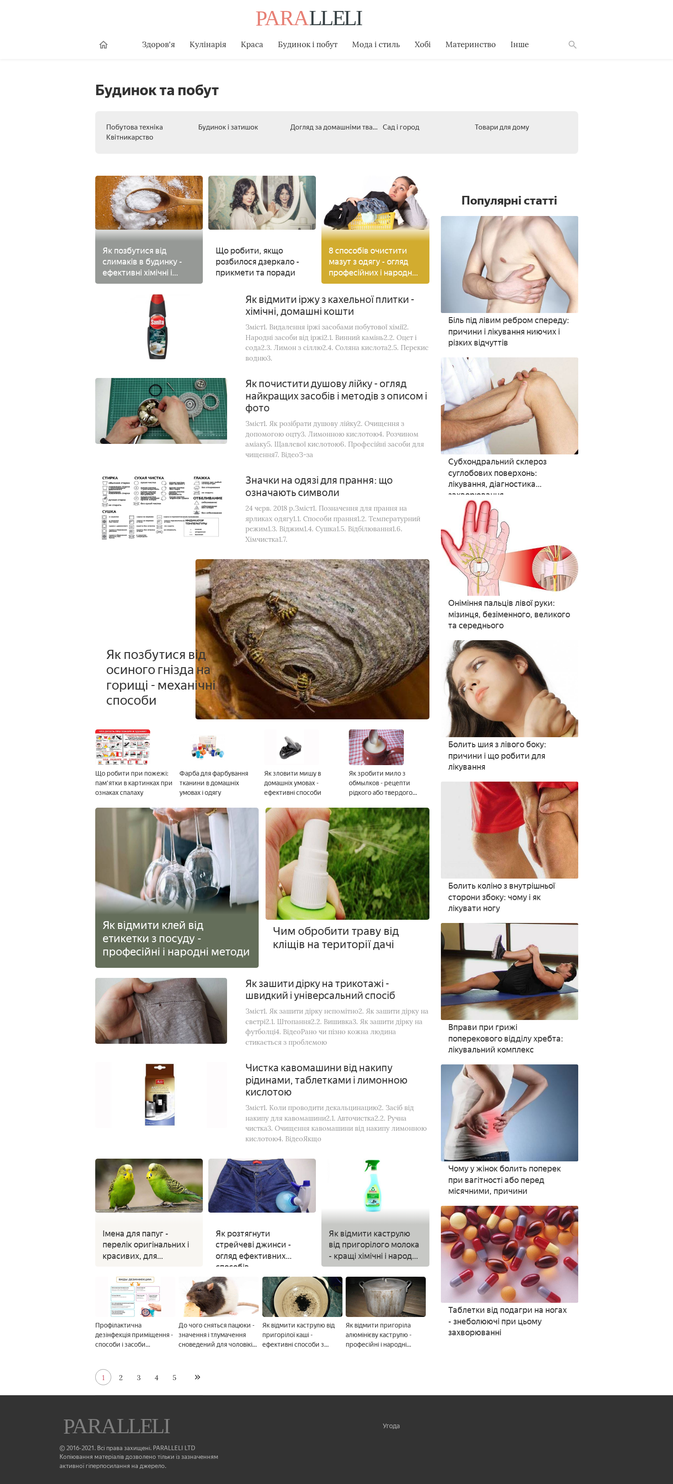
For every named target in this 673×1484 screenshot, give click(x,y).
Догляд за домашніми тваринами (344, 127)
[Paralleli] (309, 19)
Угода (391, 1426)
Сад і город (401, 127)
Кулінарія (208, 44)
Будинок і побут (307, 44)
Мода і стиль (376, 44)
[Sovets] (117, 1427)
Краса (252, 44)
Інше (519, 44)
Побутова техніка (134, 127)
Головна (103, 45)
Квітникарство (129, 137)
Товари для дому (502, 127)
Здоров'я (158, 44)
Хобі (423, 44)
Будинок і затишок (228, 127)
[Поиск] (572, 44)
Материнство (470, 44)
